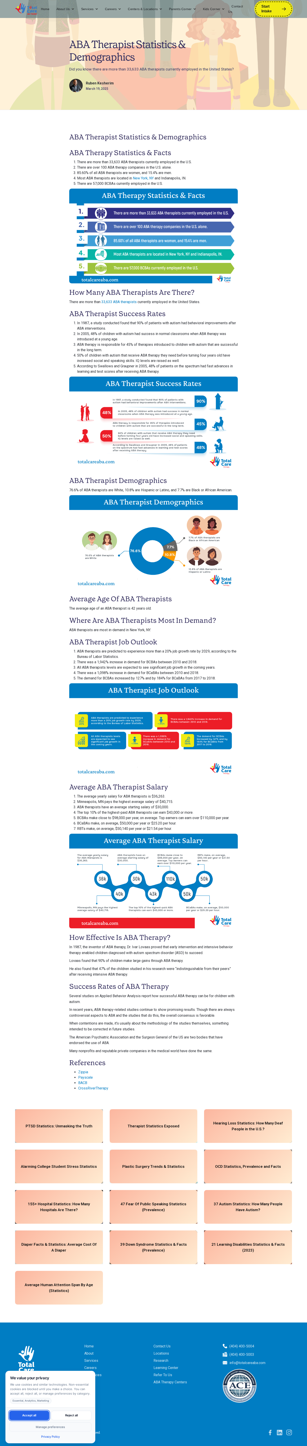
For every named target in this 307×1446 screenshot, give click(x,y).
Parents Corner (180, 9)
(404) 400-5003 (241, 1354)
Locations (161, 1353)
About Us (63, 9)
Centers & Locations (143, 9)
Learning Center (166, 1368)
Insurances (93, 1375)
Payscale (85, 1077)
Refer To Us (163, 1375)
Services (87, 9)
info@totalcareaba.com (247, 1363)
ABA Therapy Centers (170, 1382)
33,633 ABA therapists (119, 302)
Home (45, 9)
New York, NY (143, 178)
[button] (65, 9)
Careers (111, 9)
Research (161, 1360)
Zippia (83, 1072)
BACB (82, 1083)
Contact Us (235, 8)
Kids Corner (211, 9)
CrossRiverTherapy (93, 1088)
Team (88, 1382)
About (88, 1353)
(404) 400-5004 (241, 1346)
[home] (26, 9)
